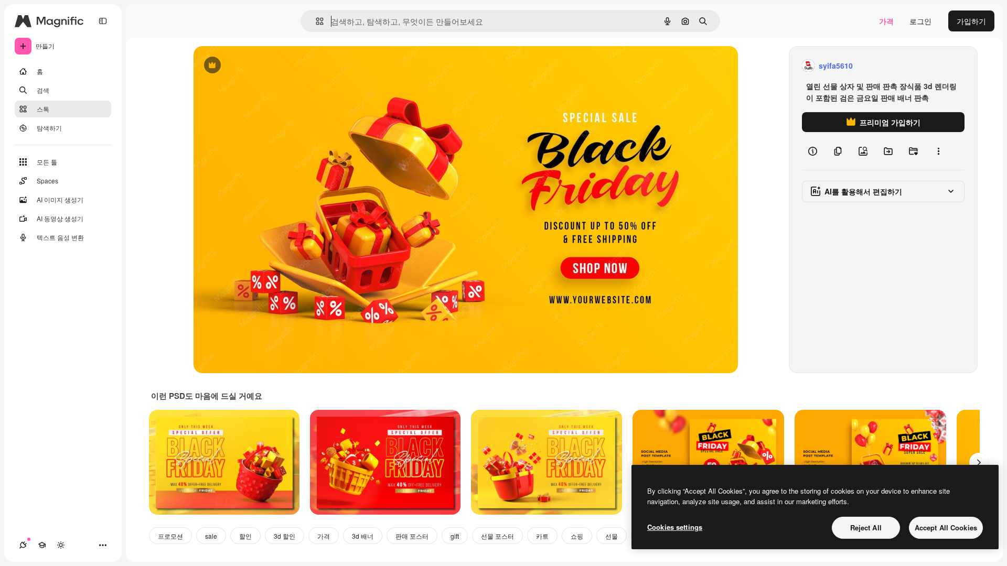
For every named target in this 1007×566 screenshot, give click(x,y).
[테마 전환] (60, 545)
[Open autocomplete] (315, 21)
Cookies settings (674, 527)
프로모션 (170, 535)
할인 (245, 535)
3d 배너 (362, 535)
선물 (611, 535)
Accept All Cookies (946, 527)
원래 (254, 65)
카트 (542, 535)
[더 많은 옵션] (938, 150)
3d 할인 (284, 535)
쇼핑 (577, 535)
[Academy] (42, 545)
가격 (886, 21)
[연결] (23, 545)
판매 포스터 (411, 535)
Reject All (866, 527)
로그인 (920, 21)
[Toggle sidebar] (102, 21)
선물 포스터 (497, 535)
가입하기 (971, 21)
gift (455, 535)
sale (211, 535)
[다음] (978, 462)
